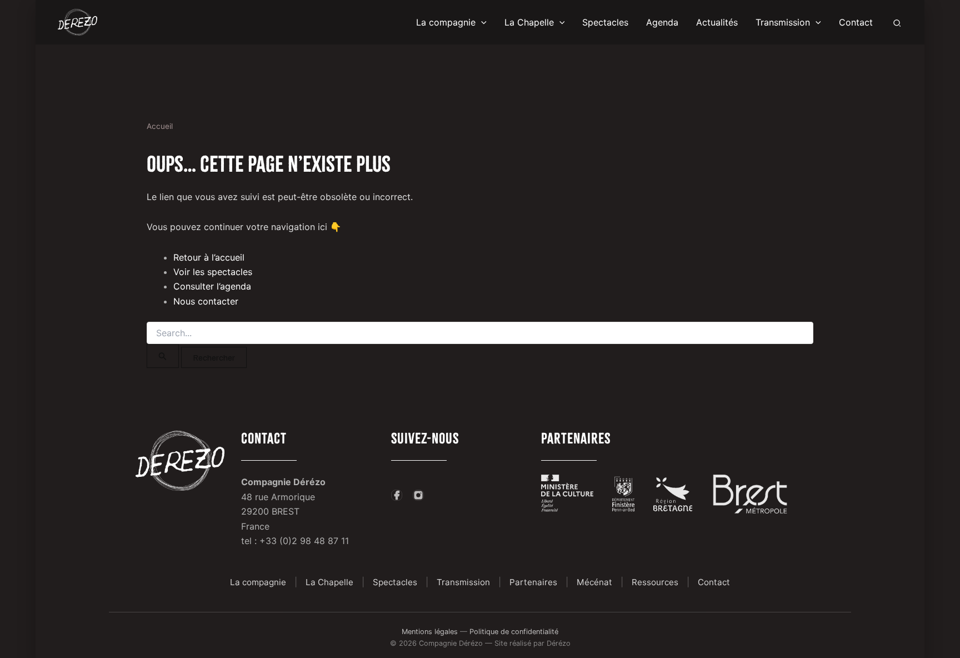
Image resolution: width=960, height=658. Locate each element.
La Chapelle (329, 582)
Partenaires (533, 582)
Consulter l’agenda (212, 286)
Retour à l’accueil (208, 257)
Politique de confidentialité (513, 631)
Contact (714, 582)
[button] (481, 22)
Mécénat (594, 582)
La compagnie (258, 582)
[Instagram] (418, 495)
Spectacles (395, 582)
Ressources (655, 582)
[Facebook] (396, 495)
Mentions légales (430, 631)
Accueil (160, 126)
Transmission (463, 582)
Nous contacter (205, 301)
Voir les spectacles (212, 271)
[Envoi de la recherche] (163, 356)
